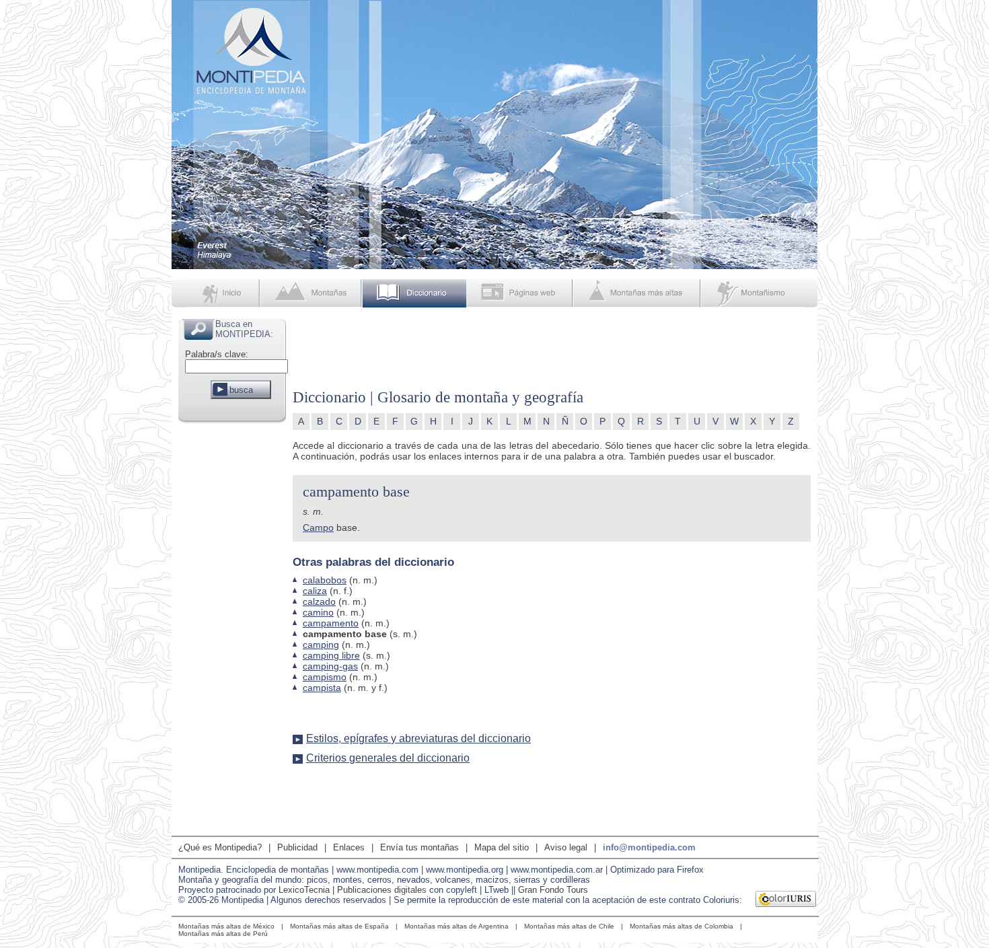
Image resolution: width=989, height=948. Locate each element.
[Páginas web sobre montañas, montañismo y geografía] (520, 293)
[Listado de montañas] (312, 293)
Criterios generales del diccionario (388, 758)
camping (321, 644)
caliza (315, 590)
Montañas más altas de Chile (569, 926)
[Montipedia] (217, 293)
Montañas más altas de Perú (223, 933)
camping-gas (330, 666)
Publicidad (297, 847)
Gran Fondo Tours (553, 890)
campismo (324, 676)
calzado (319, 601)
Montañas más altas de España (339, 926)
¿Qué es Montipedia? (220, 847)
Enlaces (349, 847)
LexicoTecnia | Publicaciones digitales (353, 890)
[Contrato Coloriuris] (786, 900)
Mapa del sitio (501, 847)
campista (322, 687)
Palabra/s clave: (216, 354)
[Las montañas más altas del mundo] (638, 293)
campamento (331, 623)
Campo (318, 527)
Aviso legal (565, 847)
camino (318, 612)
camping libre (331, 655)
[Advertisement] (232, 628)
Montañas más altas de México (226, 926)
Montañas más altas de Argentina (456, 926)
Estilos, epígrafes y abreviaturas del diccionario (418, 738)
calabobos (324, 580)
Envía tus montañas (419, 847)
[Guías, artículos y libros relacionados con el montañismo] (759, 293)
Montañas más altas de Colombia (681, 926)
